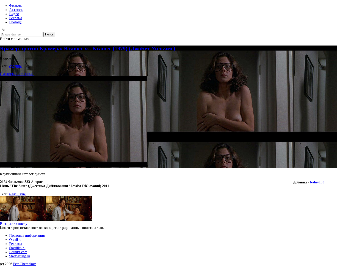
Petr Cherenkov (24, 264)
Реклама (15, 18)
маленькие (17, 194)
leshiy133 (317, 182)
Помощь (15, 22)
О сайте (15, 240)
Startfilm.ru (17, 248)
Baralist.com (18, 252)
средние (15, 66)
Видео (14, 14)
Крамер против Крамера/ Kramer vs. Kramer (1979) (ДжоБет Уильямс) (87, 48)
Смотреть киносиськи (17, 74)
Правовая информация (27, 235)
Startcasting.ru (19, 256)
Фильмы (15, 6)
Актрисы (16, 10)
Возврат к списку (13, 224)
